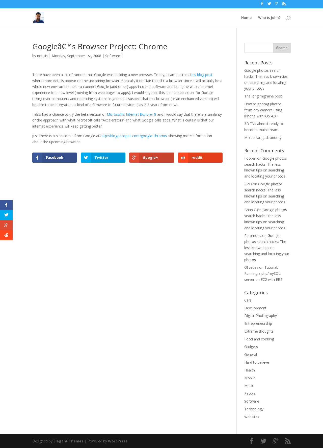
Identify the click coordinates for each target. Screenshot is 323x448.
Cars (248, 300)
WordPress (118, 441)
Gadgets (251, 346)
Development (255, 308)
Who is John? (269, 18)
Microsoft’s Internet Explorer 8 (131, 114)
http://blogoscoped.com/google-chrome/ (133, 135)
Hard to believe (256, 362)
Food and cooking (259, 339)
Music (249, 385)
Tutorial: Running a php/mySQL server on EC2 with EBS (263, 273)
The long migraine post (263, 96)
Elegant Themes (68, 441)
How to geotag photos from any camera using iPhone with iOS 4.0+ (263, 110)
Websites (251, 416)
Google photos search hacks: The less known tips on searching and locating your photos (266, 247)
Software (112, 55)
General (250, 354)
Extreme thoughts (259, 331)
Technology (253, 409)
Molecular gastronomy (262, 137)
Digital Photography (260, 315)
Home (246, 18)
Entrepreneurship (258, 323)
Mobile (249, 378)
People (250, 393)
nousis (42, 55)
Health (249, 370)
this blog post (201, 74)
